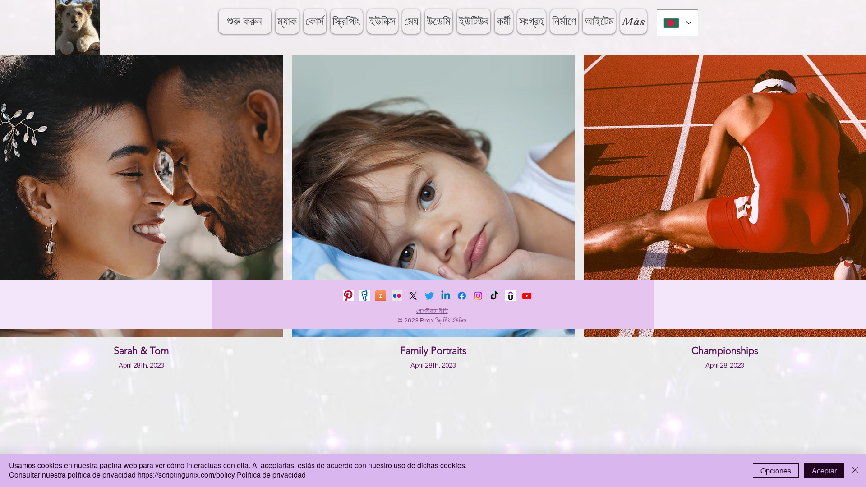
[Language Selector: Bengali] (677, 22)
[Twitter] (429, 295)
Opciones (775, 470)
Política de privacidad (271, 474)
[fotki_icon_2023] (364, 295)
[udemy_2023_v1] (510, 295)
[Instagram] (478, 295)
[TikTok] (494, 295)
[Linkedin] (445, 295)
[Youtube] (526, 295)
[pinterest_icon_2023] (348, 295)
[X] (413, 295)
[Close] (855, 470)
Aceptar (824, 470)
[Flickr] (397, 295)
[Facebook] (461, 295)
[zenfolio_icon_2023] (380, 295)
